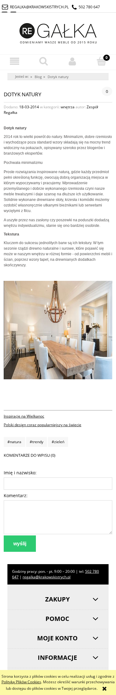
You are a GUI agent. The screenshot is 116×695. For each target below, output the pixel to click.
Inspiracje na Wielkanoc (24, 416)
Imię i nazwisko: (20, 473)
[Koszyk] (101, 61)
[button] (14, 61)
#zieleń (58, 441)
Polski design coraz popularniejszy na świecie (42, 424)
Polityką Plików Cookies (21, 682)
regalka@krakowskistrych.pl (39, 7)
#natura (14, 441)
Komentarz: (16, 495)
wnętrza (68, 107)
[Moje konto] (72, 61)
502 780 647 (89, 7)
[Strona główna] (58, 32)
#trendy (36, 441)
